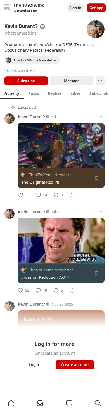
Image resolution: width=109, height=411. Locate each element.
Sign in (75, 7)
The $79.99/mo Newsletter (51, 174)
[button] (11, 403)
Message (72, 80)
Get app (96, 7)
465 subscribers (19, 70)
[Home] (6, 8)
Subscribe (26, 80)
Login (34, 364)
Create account (75, 364)
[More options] (101, 116)
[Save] (96, 178)
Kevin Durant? (31, 116)
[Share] (72, 194)
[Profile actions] (100, 80)
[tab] (12, 93)
